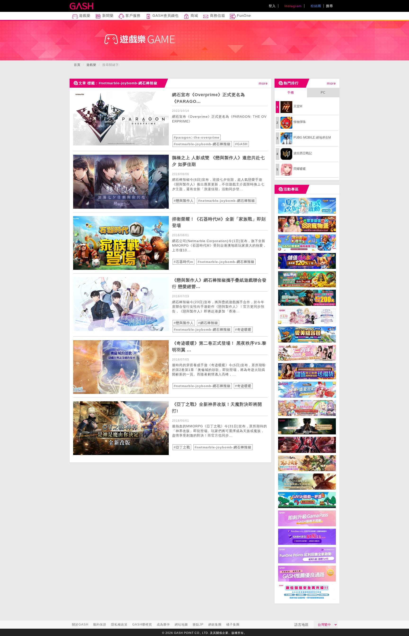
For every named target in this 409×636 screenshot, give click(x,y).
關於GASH (80, 624)
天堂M (297, 106)
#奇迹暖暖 (243, 329)
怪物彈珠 (299, 122)
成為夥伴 (163, 624)
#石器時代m (183, 262)
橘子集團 (233, 624)
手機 (290, 92)
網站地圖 (181, 624)
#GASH (241, 144)
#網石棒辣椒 (208, 323)
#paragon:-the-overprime (196, 137)
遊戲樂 (84, 16)
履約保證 (99, 624)
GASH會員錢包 (165, 16)
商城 (193, 16)
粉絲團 (315, 6)
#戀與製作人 (184, 201)
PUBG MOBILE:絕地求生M (312, 137)
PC (323, 92)
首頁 (77, 65)
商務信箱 (217, 16)
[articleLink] (121, 118)
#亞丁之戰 (182, 447)
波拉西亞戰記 (302, 153)
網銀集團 (215, 624)
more (263, 83)
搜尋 (330, 6)
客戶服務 (132, 16)
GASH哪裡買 (142, 624)
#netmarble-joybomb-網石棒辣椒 (202, 144)
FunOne (243, 16)
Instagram (292, 6)
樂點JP (198, 624)
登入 (272, 6)
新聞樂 (107, 16)
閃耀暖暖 (299, 169)
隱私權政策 (119, 624)
